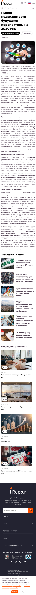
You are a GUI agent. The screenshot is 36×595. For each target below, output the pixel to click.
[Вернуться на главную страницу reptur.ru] (2, 8)
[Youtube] (24, 561)
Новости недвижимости (17, 8)
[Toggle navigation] (33, 3)
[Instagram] (15, 561)
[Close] (22, 591)
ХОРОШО (14, 591)
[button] (25, 3)
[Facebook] (11, 561)
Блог (6, 8)
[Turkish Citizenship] (22, 3)
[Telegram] (20, 561)
